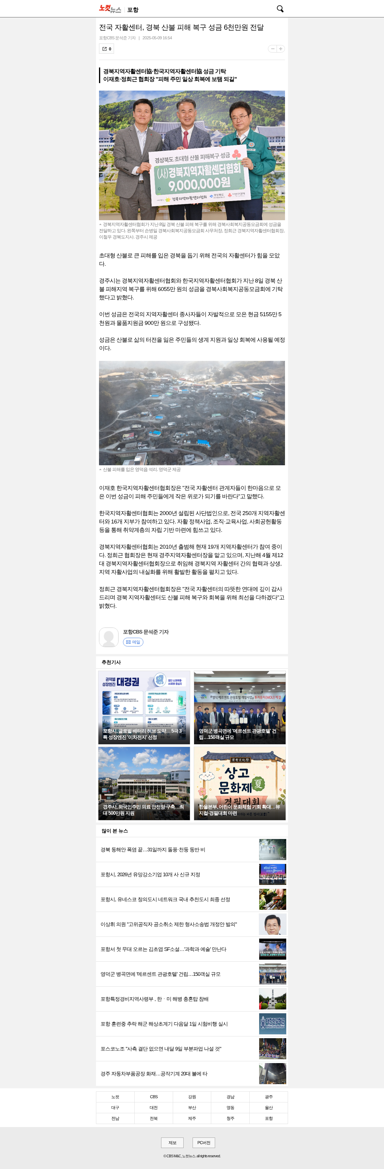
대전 (154, 1107)
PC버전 (203, 1142)
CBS (154, 1096)
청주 (230, 1118)
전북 (154, 1118)
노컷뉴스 (111, 8)
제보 (172, 1142)
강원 (192, 1096)
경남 (230, 1096)
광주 (269, 1096)
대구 (115, 1107)
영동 (230, 1107)
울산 (269, 1107)
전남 (115, 1118)
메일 (136, 642)
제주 (192, 1118)
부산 (192, 1107)
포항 (269, 1118)
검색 (276, 8)
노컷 (115, 1096)
